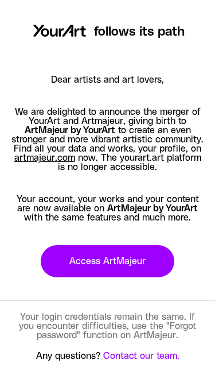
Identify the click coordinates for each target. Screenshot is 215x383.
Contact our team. (141, 356)
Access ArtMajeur (107, 261)
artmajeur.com (44, 158)
